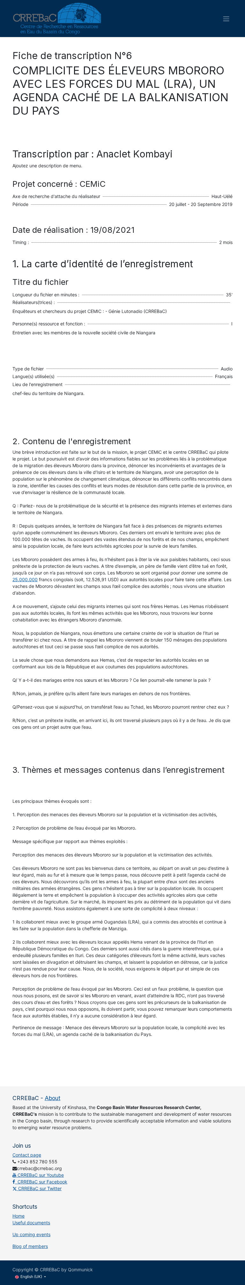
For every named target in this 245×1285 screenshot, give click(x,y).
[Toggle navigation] (226, 18)
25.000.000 (25, 579)
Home (18, 1216)
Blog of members (30, 1246)
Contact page (26, 1155)
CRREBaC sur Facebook (41, 1181)
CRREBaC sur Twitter (39, 1188)
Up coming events (31, 1234)
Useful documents (31, 1222)
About (52, 1098)
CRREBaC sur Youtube (40, 1175)
